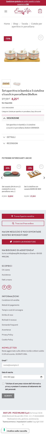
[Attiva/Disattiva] (4, 118)
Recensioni (12, 143)
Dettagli (11, 137)
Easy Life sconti (36, 111)
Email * (4, 360)
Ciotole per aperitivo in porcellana (27, 25)
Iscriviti (8, 395)
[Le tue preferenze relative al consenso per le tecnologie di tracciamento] (4, 429)
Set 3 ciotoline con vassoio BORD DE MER (32, 187)
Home (7, 23)
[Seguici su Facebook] (4, 287)
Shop (15, 23)
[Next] (40, 55)
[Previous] (6, 55)
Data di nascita (7, 372)
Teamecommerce (9, 421)
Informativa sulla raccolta (15, 431)
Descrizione (13, 118)
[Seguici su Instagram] (9, 287)
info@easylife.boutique (17, 253)
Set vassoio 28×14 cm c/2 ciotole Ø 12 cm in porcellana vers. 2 (11, 189)
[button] (5, 11)
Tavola (24, 23)
